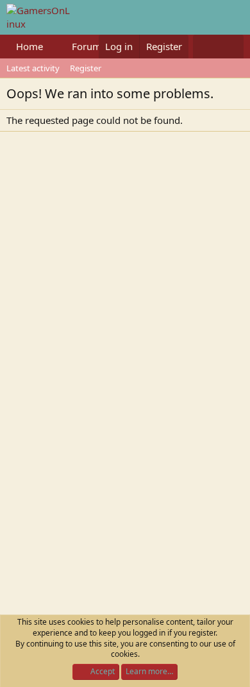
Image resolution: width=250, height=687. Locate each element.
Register (85, 68)
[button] (53, 46)
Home (29, 46)
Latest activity (33, 68)
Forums (89, 46)
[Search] (231, 46)
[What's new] (205, 46)
